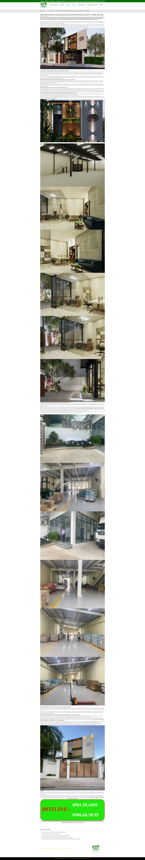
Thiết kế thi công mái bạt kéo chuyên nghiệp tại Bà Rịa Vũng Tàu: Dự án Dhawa (57, 837)
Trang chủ (43, 10)
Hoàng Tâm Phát (54, 4)
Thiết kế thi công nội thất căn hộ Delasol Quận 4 (51, 833)
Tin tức (74, 4)
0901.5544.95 (47, 1)
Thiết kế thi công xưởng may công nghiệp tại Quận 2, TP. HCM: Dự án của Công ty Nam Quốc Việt (60, 838)
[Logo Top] (43, 5)
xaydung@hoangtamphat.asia (61, 1)
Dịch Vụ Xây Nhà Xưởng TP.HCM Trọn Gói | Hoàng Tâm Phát (53, 832)
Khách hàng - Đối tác (92, 4)
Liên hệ (101, 4)
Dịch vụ (68, 4)
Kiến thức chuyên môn (44, 845)
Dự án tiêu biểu (81, 4)
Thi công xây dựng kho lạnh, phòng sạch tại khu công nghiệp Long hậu (55, 835)
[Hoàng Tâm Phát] (95, 847)
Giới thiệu (62, 4)
